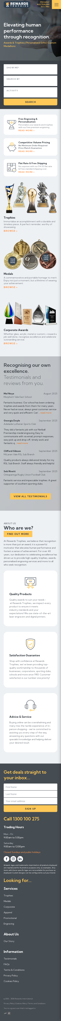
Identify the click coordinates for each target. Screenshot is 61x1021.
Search (30, 102)
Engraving (9, 923)
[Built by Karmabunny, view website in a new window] (5, 1013)
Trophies (8, 895)
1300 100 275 (26, 819)
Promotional (10, 918)
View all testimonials (30, 496)
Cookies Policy (11, 981)
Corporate (9, 906)
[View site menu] (56, 4)
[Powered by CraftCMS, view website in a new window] (9, 1013)
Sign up (30, 809)
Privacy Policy (11, 975)
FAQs (7, 964)
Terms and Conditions (37, 1003)
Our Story (9, 941)
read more (45, 412)
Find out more (18, 534)
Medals (7, 901)
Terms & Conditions (14, 969)
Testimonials (10, 958)
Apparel (8, 912)
